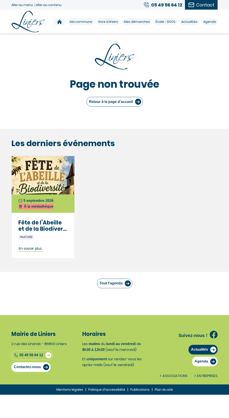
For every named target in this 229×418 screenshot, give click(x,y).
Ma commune (81, 21)
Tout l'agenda (111, 283)
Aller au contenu (48, 5)
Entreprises (207, 375)
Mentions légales (69, 389)
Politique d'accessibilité (106, 389)
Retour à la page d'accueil (111, 102)
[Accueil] (59, 22)
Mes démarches (137, 21)
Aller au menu (22, 5)
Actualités (189, 21)
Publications (140, 389)
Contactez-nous (27, 367)
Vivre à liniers (108, 21)
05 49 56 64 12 (31, 355)
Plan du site (164, 389)
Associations (175, 375)
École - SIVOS (166, 21)
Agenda (209, 21)
